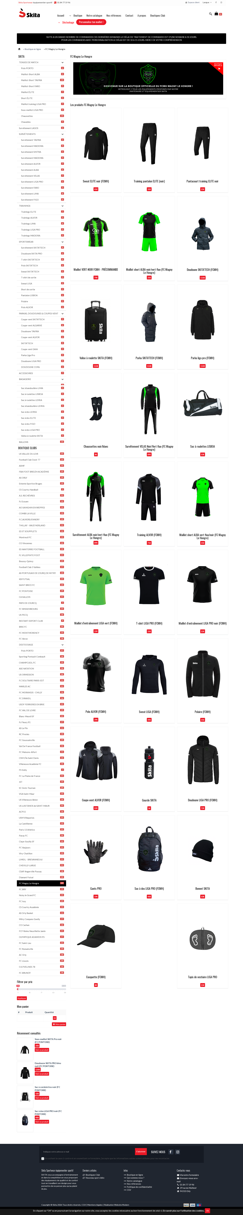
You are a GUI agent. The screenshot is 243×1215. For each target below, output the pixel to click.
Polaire (42, 301)
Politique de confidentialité (139, 1187)
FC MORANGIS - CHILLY (41, 692)
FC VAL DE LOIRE (41, 710)
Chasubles (42, 122)
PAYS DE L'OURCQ (41, 603)
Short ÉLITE (42, 98)
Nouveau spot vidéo (94, 1177)
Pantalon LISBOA (42, 295)
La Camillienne (41, 823)
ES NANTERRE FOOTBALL (41, 549)
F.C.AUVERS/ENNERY (41, 519)
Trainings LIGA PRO (42, 229)
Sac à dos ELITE (42, 418)
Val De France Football (41, 746)
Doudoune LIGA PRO (42, 361)
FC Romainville (41, 949)
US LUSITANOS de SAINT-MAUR (41, 806)
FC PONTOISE (41, 591)
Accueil (60, 15)
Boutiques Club (157, 15)
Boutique (77, 15)
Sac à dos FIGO (42, 424)
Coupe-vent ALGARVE (42, 325)
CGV (128, 1190)
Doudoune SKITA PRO (42, 253)
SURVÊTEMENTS (27, 134)
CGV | (84, 1205)
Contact (129, 15)
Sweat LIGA (42, 283)
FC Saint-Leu (41, 943)
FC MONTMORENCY (41, 633)
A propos (142, 15)
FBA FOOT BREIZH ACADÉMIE (41, 471)
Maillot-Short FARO (42, 86)
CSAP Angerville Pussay (41, 871)
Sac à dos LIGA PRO (42, 430)
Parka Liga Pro (42, 355)
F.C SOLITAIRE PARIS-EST (41, 680)
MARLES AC (41, 686)
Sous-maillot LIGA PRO (42, 110)
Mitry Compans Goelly (41, 919)
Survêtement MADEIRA (42, 146)
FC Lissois (41, 961)
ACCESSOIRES (41, 373)
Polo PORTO (42, 68)
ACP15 (41, 811)
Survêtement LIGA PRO (42, 181)
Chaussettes (42, 116)
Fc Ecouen (41, 501)
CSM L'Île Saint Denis (41, 758)
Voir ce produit (41, 1050)
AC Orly (41, 955)
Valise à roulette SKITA (42, 436)
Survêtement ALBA (42, 170)
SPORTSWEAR (26, 241)
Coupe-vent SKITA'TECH (42, 319)
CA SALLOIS (41, 597)
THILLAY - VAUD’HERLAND (41, 525)
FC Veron (41, 638)
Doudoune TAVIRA (42, 331)
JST (41, 782)
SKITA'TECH (42, 343)
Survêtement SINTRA (42, 152)
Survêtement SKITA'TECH (42, 247)
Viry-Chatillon (41, 853)
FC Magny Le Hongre (41, 883)
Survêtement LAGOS (41, 128)
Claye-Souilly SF (41, 841)
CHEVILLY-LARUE (41, 865)
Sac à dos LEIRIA (42, 412)
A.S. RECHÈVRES (41, 495)
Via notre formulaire (189, 1175)
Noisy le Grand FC (41, 895)
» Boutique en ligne (32, 49)
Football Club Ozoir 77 (41, 459)
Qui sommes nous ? (135, 1177)
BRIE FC (41, 627)
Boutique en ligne (134, 1175)
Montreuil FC (41, 537)
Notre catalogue (94, 15)
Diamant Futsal (41, 877)
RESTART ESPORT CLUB (41, 621)
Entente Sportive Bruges (41, 483)
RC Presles (41, 734)
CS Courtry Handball (41, 489)
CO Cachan (41, 925)
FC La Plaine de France (41, 776)
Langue (206, 2)
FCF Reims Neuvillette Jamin (41, 931)
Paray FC (41, 835)
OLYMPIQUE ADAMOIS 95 (41, 937)
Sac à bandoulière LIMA (42, 388)
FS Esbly (41, 770)
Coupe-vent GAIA (42, 349)
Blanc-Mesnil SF (41, 716)
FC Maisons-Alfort (41, 752)
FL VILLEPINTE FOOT (41, 555)
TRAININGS (24, 205)
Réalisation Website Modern (116, 1205)
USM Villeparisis (41, 817)
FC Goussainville (41, 740)
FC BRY (41, 889)
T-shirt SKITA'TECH (42, 259)
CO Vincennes (41, 543)
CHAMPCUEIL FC (41, 662)
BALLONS (41, 442)
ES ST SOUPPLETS (41, 531)
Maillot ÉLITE (42, 92)
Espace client (193, 2)
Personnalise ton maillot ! (91, 22)
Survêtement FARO (42, 187)
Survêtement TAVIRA (42, 140)
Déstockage (67, 22)
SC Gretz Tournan (41, 788)
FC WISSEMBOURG (41, 609)
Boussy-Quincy (41, 561)
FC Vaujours (41, 847)
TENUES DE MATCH (28, 62)
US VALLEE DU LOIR (41, 454)
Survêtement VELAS (42, 176)
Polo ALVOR (42, 307)
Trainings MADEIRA (42, 235)
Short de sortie (42, 289)
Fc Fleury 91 (41, 722)
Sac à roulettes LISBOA (42, 394)
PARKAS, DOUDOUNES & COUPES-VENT (38, 313)
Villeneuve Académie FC (41, 764)
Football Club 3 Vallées (41, 567)
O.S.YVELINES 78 (41, 967)
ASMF (41, 465)
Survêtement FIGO (42, 199)
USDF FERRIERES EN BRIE (41, 704)
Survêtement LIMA (42, 193)
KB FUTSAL (41, 579)
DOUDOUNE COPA (42, 367)
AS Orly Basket (41, 913)
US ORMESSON (41, 674)
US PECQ (41, 615)
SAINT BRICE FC (41, 585)
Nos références (113, 15)
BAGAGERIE (25, 379)
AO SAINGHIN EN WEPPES (41, 507)
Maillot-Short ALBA (42, 74)
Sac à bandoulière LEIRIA (42, 406)
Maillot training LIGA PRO (42, 104)
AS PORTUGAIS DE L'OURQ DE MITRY (41, 573)
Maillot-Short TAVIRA (42, 80)
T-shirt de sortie (42, 277)
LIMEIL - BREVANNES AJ (41, 859)
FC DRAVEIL (41, 698)
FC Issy (41, 901)
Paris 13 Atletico (41, 829)
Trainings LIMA (42, 223)
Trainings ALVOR (42, 217)
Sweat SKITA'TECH (42, 271)
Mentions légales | (95, 1205)
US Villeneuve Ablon (41, 799)
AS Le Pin (41, 728)
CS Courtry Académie (41, 907)
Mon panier (60, 1024)
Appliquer (22, 998)
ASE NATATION (41, 668)
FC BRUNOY (41, 973)
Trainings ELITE (42, 212)
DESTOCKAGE (26, 644)
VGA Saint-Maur (41, 794)
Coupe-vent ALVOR (42, 337)
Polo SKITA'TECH (42, 265)
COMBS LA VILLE (41, 513)
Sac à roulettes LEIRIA (42, 400)
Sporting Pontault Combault (41, 656)
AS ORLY (41, 477)
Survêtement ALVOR (42, 164)
